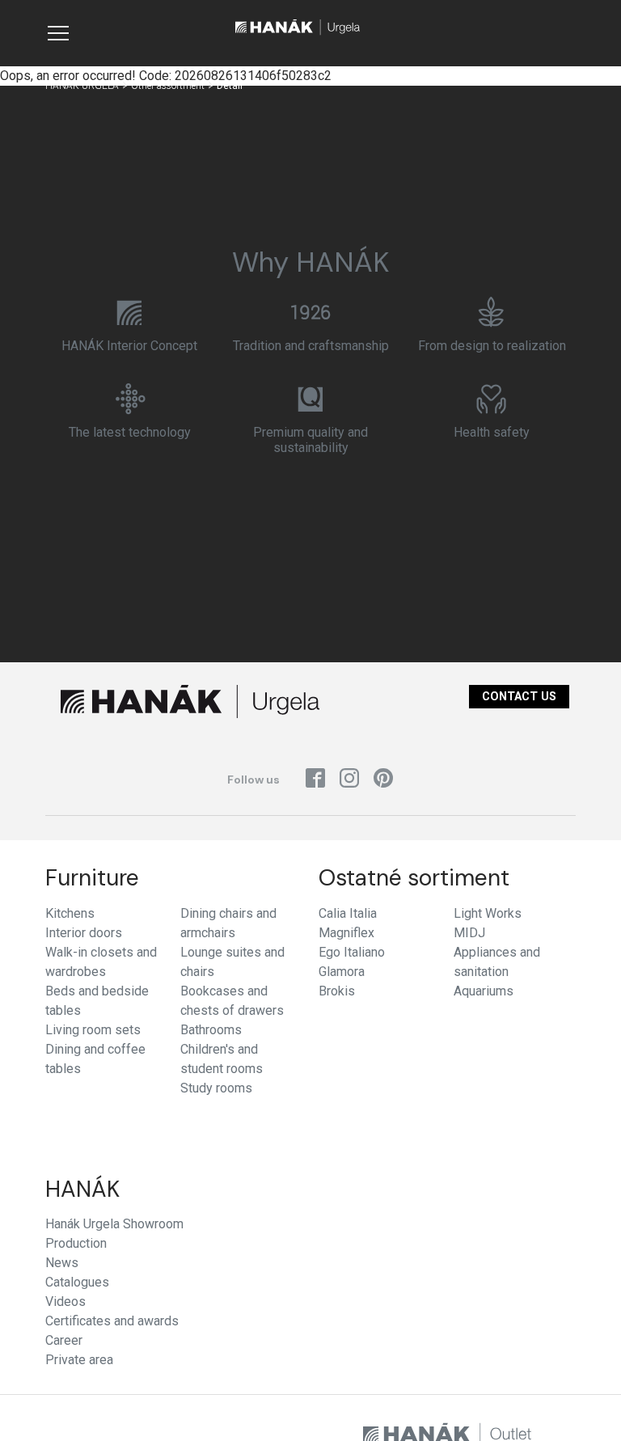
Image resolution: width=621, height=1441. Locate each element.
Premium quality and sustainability (310, 440)
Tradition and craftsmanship (311, 345)
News (61, 1262)
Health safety (492, 432)
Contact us (519, 697)
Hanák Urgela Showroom (114, 1224)
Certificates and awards (112, 1321)
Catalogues (77, 1282)
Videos (65, 1301)
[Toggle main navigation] (58, 33)
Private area (79, 1359)
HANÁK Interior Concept (129, 345)
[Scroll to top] (585, 1405)
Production (76, 1243)
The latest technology (130, 432)
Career (63, 1340)
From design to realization (492, 345)
